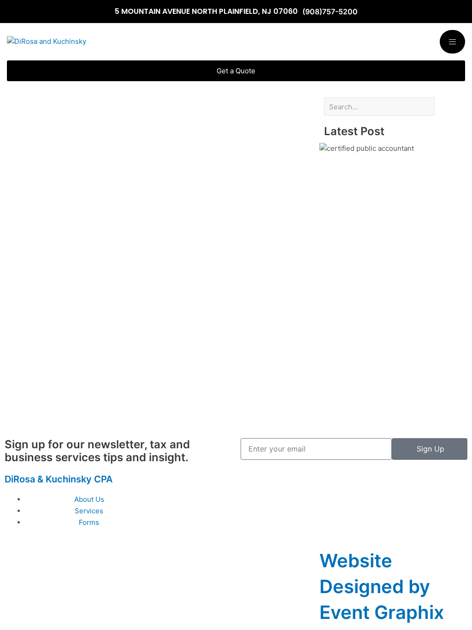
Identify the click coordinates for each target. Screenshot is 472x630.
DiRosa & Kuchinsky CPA (58, 479)
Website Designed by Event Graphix (381, 586)
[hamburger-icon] (452, 41)
